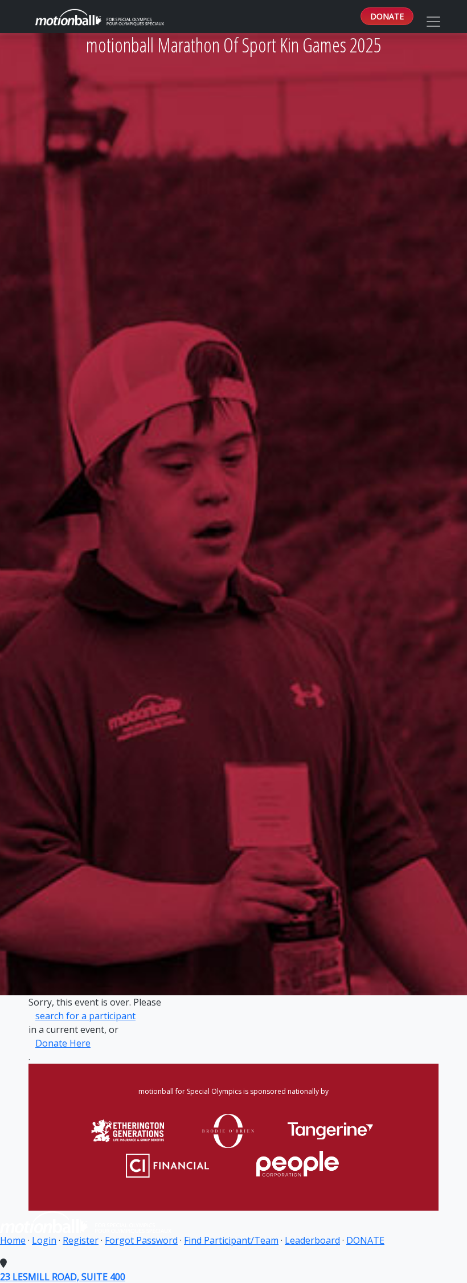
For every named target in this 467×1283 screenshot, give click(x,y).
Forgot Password (141, 1240)
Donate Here (63, 1043)
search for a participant (85, 1016)
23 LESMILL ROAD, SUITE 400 (62, 1276)
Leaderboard (312, 1240)
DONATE (387, 16)
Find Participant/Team (231, 1240)
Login (44, 1240)
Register (81, 1240)
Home (13, 1240)
